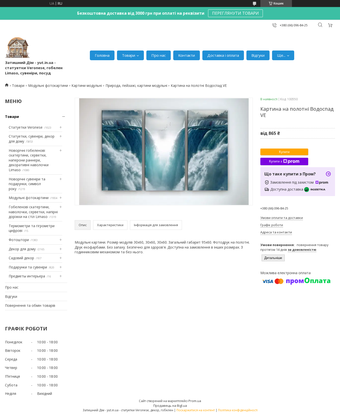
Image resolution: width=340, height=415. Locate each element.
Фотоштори (19, 239)
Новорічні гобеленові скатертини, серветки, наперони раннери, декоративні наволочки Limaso (29, 160)
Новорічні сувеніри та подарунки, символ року (27, 184)
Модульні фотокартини (48, 85)
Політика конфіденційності (238, 410)
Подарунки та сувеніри (28, 267)
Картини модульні (86, 85)
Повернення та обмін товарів (30, 305)
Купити (284, 152)
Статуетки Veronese (26, 127)
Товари (128, 55)
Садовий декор (21, 258)
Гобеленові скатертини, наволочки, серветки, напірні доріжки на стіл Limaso (33, 212)
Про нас (158, 55)
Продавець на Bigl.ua (170, 405)
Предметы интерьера (27, 276)
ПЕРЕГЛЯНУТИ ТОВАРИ (235, 13)
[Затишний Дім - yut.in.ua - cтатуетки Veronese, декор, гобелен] (17, 47)
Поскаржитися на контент (195, 410)
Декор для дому (22, 249)
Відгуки (258, 55)
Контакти (186, 55)
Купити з (275, 161)
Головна (102, 55)
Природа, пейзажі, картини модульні (136, 85)
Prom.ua (194, 401)
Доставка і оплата (223, 55)
